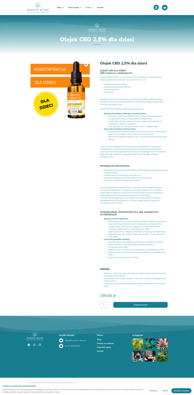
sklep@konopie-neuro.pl (75, 340)
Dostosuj (153, 391)
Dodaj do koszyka (140, 305)
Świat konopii (73, 7)
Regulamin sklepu (104, 347)
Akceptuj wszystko (181, 391)
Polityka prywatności (105, 343)
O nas (88, 7)
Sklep (59, 7)
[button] (86, 64)
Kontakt (100, 7)
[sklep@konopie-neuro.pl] (61, 340)
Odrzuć (165, 391)
